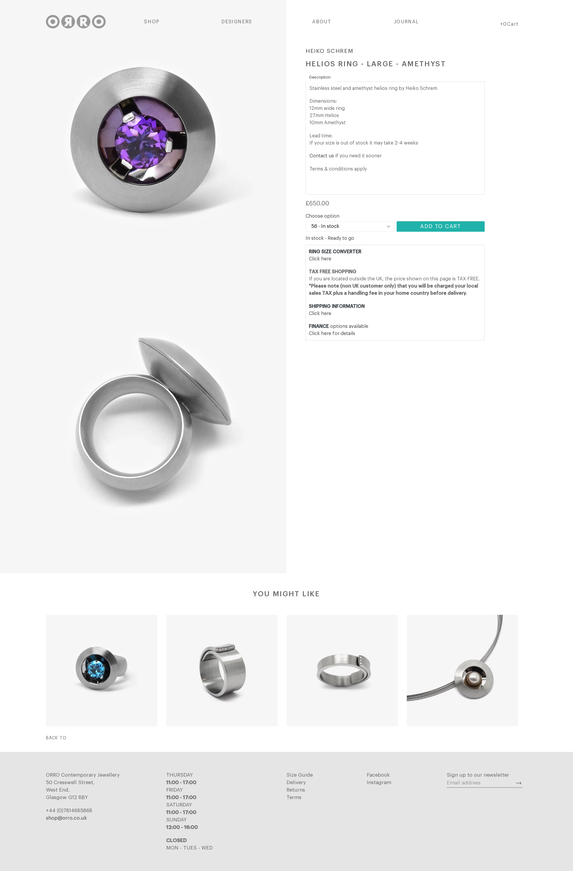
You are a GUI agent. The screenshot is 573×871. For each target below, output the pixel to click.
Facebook (378, 775)
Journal (406, 21)
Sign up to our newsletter (478, 775)
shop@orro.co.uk (66, 818)
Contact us (321, 155)
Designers (236, 21)
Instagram (379, 782)
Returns (295, 789)
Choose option (322, 216)
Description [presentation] (320, 77)
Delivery (296, 782)
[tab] (320, 77)
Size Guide (299, 775)
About (321, 21)
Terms (293, 797)
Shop (151, 21)
